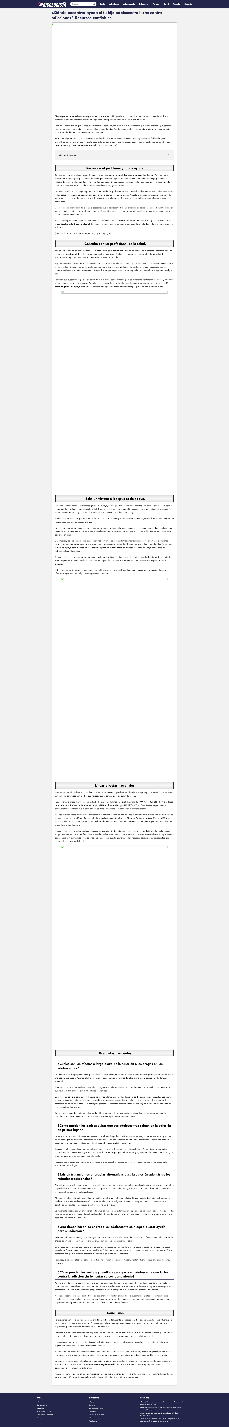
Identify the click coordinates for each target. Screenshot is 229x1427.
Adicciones (92, 1402)
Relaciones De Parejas (96, 1414)
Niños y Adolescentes (96, 1408)
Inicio (39, 1402)
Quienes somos (42, 1405)
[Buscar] (93, 4)
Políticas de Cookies (44, 1411)
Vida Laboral (93, 1421)
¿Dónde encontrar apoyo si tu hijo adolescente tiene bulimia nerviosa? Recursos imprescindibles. (161, 1408)
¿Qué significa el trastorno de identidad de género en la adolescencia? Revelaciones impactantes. (159, 1419)
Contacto (40, 1418)
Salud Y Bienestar (95, 1418)
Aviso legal (41, 1408)
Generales (92, 1405)
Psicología (92, 1411)
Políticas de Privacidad (45, 1414)
